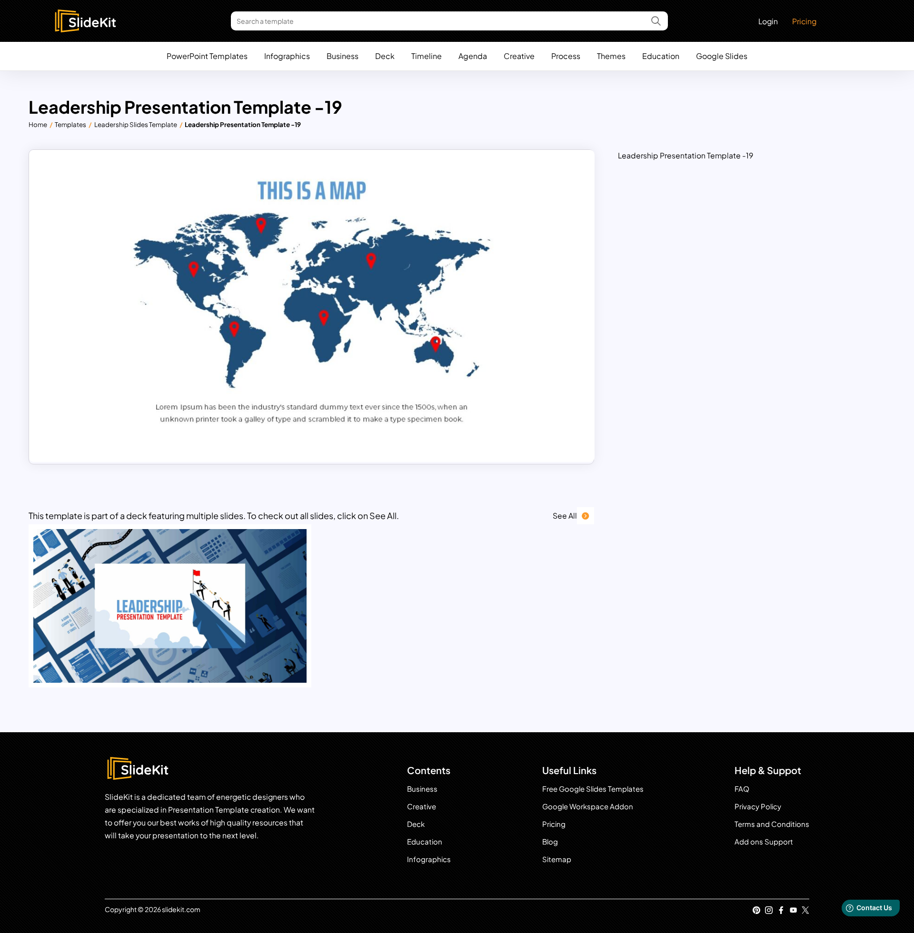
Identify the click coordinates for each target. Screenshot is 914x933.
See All (565, 515)
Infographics (287, 56)
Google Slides (721, 56)
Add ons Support (764, 841)
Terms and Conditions (772, 823)
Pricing (804, 21)
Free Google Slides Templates (593, 788)
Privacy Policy (758, 806)
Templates (70, 124)
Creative (519, 56)
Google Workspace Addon (587, 806)
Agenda (472, 56)
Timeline (426, 56)
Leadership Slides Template (135, 124)
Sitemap (556, 859)
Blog (550, 841)
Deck (385, 56)
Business (342, 56)
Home (38, 124)
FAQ (742, 788)
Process (565, 56)
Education (660, 56)
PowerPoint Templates (207, 56)
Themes (611, 56)
